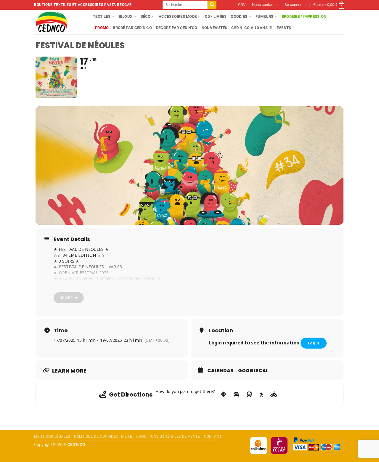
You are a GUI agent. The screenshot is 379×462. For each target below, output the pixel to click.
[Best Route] (223, 394)
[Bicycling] (273, 394)
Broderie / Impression (304, 16)
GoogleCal (253, 371)
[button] (296, 5)
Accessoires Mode (178, 16)
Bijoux (126, 16)
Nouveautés (214, 27)
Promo (102, 27)
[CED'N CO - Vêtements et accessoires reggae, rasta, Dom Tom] (59, 22)
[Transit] (249, 394)
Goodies (239, 16)
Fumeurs (265, 16)
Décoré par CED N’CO (176, 27)
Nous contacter (265, 4)
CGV (241, 4)
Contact (212, 436)
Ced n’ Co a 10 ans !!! (251, 27)
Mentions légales (52, 436)
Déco (146, 16)
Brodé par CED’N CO (132, 27)
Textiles (101, 16)
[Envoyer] (212, 5)
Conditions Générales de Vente (168, 436)
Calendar (220, 371)
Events (284, 27)
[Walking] (261, 394)
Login (313, 343)
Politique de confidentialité (103, 436)
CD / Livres (216, 16)
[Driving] (236, 394)
